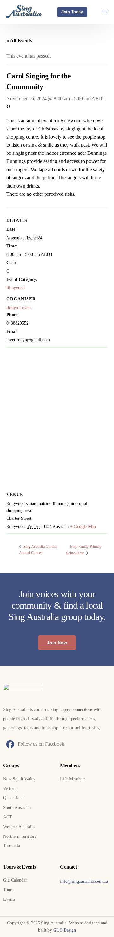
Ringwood (15, 288)
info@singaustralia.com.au (84, 881)
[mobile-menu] (101, 12)
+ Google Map (83, 526)
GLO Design (64, 930)
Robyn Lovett (18, 307)
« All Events (19, 40)
